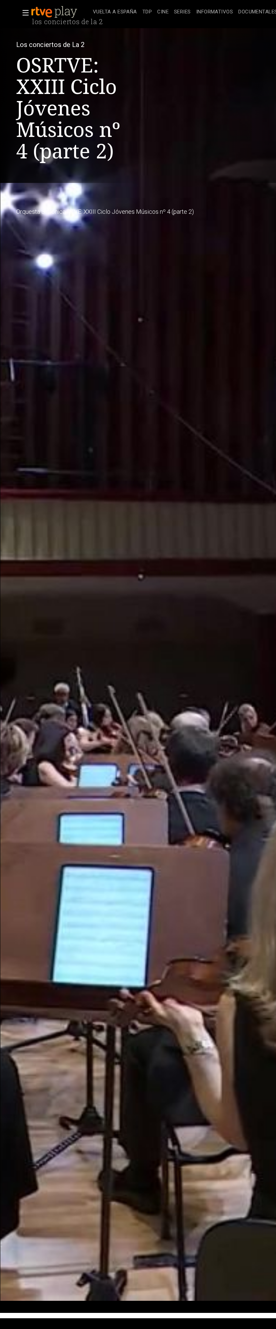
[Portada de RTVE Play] (55, 12)
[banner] (60, 12)
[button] (23, 12)
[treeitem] (115, 12)
